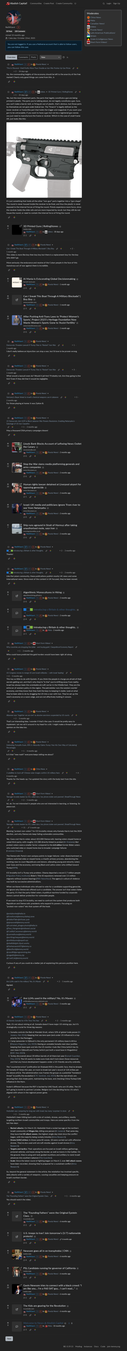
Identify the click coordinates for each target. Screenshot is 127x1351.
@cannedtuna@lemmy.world (18, 934)
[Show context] (73, 68)
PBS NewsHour (43, 879)
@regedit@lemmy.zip (15, 955)
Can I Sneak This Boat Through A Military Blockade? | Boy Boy (30, 249)
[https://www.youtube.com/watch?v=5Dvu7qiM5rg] (17, 300)
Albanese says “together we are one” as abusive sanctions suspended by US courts (37, 715)
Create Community (64, 3)
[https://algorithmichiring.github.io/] (17, 596)
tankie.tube (27, 229)
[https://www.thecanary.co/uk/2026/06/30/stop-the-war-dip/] (17, 468)
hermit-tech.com (29, 282)
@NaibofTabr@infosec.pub (18, 920)
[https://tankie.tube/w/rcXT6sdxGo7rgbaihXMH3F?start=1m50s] (17, 1254)
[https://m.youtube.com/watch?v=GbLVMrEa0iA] (17, 1216)
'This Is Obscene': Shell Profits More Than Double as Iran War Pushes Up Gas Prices (38, 68)
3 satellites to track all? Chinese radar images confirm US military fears (33, 773)
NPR (15, 868)
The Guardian (45, 1158)
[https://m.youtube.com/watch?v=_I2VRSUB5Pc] (17, 1309)
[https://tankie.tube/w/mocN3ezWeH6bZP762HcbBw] (17, 230)
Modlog (78, 1347)
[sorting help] (64, 57)
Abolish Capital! (18, 3)
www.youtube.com (29, 302)
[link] (77, 68)
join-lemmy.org (113, 1347)
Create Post (49, 3)
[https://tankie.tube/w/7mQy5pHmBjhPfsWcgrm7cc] (17, 1289)
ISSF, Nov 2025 (17, 1053)
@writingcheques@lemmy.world (20, 937)
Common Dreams (14, 851)
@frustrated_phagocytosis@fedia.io (21, 925)
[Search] (104, 3)
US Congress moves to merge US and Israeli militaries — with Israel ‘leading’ (35, 673)
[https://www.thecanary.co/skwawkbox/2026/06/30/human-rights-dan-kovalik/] (17, 488)
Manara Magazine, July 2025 (23, 1044)
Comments (23, 57)
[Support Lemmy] (75, 3)
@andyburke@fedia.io (15, 914)
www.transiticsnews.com (32, 326)
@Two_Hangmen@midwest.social (20, 928)
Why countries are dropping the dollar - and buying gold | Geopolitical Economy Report (39, 647)
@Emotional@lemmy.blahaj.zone (20, 917)
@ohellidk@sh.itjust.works (17, 943)
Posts (33, 57)
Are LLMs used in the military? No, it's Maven (23, 982)
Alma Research (58, 1137)
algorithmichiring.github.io (32, 595)
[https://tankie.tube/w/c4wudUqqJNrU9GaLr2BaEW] (17, 1272)
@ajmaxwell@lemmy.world (18, 923)
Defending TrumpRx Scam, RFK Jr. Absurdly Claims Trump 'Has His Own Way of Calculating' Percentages (41, 746)
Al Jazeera (59, 1131)
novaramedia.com (29, 450)
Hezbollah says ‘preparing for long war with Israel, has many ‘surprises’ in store (36, 1111)
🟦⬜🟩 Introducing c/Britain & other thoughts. (24, 551)
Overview (11, 57)
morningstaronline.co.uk (31, 531)
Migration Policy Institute (18, 876)
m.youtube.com (28, 1219)
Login (109, 3)
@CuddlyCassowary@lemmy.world (21, 931)
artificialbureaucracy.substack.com (35, 1001)
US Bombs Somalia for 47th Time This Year (22, 1021)
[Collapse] (8, 64)
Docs (96, 1347)
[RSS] (67, 57)
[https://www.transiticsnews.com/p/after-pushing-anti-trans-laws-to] (17, 320)
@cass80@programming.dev (18, 952)
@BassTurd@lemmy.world (17, 949)
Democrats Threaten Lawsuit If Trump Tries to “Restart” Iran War (31, 345)
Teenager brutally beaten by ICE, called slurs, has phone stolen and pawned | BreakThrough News (43, 797)
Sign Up (116, 3)
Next (9, 1339)
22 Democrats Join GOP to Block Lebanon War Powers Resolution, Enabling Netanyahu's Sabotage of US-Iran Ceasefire (40, 422)
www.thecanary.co (29, 470)
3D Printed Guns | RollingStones (60, 92)
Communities (36, 3)
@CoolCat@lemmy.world (17, 958)
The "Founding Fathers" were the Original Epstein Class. (27, 1196)
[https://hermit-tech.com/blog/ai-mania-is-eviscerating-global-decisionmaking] (17, 282)
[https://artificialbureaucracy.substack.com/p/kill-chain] (17, 1002)
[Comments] (17, 613)
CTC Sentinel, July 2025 (44, 1076)
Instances (88, 1347)
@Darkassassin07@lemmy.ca (18, 946)
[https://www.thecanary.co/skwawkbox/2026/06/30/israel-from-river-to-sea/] (17, 508)
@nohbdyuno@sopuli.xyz (17, 940)
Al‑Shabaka (69, 842)
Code (103, 1347)
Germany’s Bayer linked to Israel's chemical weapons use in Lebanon (32, 397)
